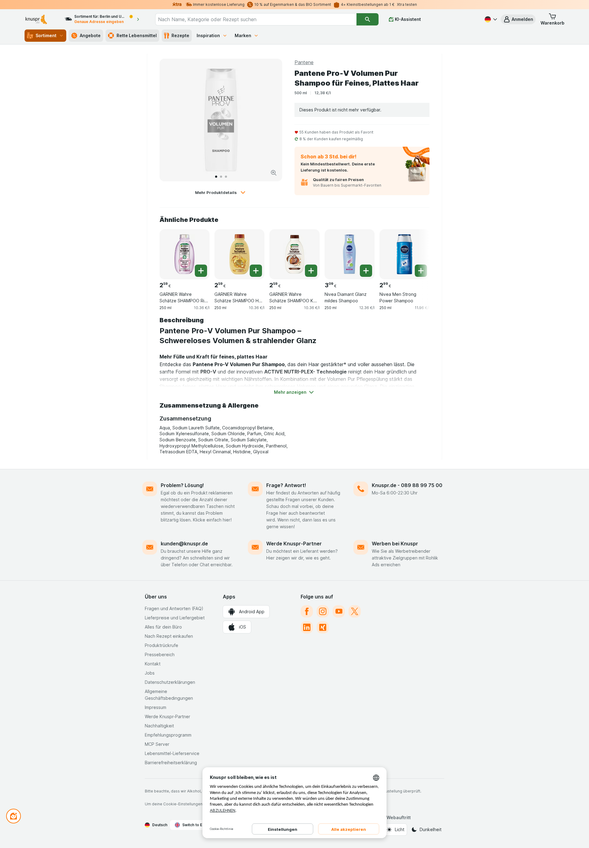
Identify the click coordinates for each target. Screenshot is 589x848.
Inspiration (208, 35)
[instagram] (323, 611)
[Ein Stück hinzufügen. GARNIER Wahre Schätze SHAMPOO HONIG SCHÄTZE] (256, 271)
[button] (518, 19)
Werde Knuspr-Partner (294, 543)
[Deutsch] (490, 19)
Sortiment (46, 35)
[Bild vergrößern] (274, 173)
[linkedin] (307, 627)
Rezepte (180, 35)
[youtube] (339, 611)
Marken (243, 35)
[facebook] (307, 611)
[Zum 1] (216, 177)
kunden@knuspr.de (184, 543)
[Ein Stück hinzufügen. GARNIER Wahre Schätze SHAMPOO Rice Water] (201, 271)
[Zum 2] (221, 177)
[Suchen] (367, 19)
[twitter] (354, 611)
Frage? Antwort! (286, 485)
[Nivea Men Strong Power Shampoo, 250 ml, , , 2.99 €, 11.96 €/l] (404, 254)
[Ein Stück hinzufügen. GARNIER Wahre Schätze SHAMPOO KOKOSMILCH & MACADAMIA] (311, 271)
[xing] (323, 627)
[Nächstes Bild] (271, 120)
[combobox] (255, 19)
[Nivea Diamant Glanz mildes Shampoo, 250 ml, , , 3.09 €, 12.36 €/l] (350, 254)
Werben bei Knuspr (395, 543)
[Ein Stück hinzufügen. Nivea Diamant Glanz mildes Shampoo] (366, 271)
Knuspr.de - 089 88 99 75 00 (407, 485)
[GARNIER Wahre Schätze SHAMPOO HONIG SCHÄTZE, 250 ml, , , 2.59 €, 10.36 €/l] (239, 254)
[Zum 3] (226, 177)
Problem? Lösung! (182, 485)
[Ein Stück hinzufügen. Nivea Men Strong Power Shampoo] (421, 271)
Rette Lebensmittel (137, 35)
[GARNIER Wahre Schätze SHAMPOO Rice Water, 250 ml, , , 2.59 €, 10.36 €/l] (185, 254)
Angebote (90, 35)
